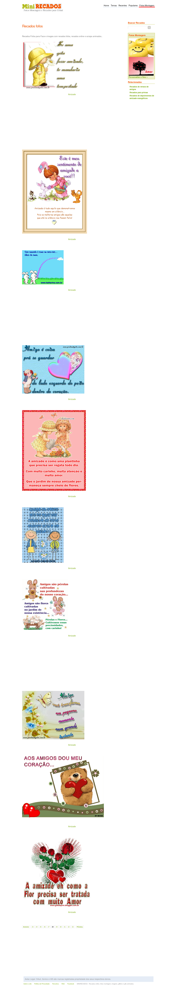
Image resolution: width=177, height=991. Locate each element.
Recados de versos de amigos (139, 88)
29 (57, 927)
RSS (63, 984)
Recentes (123, 5)
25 (40, 927)
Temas (114, 5)
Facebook (70, 984)
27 (49, 927)
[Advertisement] (72, 20)
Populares (133, 5)
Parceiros (55, 984)
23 (32, 927)
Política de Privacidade (42, 984)
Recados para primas (139, 92)
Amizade (72, 94)
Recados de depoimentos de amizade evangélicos (142, 97)
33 (73, 927)
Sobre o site (28, 984)
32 (69, 927)
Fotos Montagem (146, 5)
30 (61, 927)
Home (106, 5)
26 (44, 927)
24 (36, 927)
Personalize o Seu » (138, 77)
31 (65, 927)
